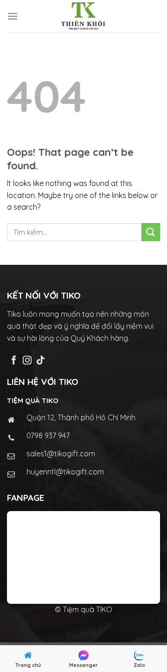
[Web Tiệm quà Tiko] (83, 16)
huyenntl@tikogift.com (65, 471)
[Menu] (12, 16)
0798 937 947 (48, 435)
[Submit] (150, 232)
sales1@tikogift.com (60, 453)
